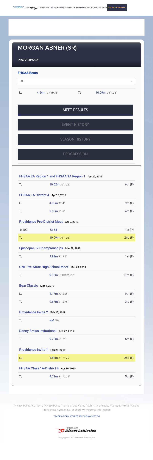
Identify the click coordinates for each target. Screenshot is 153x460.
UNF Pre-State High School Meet (43, 267)
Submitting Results (98, 405)
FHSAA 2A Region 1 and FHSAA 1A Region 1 (52, 176)
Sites (82, 405)
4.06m (53, 203)
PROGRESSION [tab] (75, 154)
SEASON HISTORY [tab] (75, 139)
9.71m (53, 376)
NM (51, 320)
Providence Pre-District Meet (41, 221)
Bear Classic (28, 285)
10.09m (101, 92)
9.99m (53, 256)
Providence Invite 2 (33, 312)
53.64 (53, 229)
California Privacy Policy (46, 405)
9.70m (53, 339)
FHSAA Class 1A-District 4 (39, 368)
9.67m (53, 301)
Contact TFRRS (120, 405)
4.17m (53, 293)
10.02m (54, 184)
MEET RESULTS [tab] (75, 110)
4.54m (41, 92)
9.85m (53, 275)
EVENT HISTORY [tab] (75, 124)
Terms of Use (69, 405)
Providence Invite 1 (33, 350)
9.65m (53, 211)
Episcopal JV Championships (41, 248)
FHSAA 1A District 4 (34, 195)
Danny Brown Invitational (38, 331)
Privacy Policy (22, 405)
